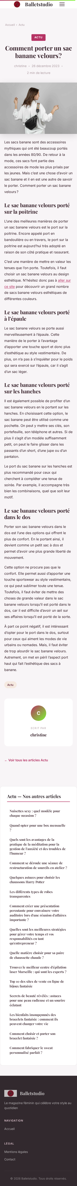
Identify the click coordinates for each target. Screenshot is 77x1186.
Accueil (10, 24)
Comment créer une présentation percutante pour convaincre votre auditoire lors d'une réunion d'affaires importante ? (38, 913)
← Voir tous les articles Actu (26, 760)
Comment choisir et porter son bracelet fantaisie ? (32, 1035)
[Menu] (62, 4)
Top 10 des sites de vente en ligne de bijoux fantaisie (37, 983)
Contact (9, 1159)
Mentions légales (16, 1152)
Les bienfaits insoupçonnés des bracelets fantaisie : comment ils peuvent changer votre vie (34, 1019)
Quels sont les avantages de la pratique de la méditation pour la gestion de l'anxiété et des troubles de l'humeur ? (38, 846)
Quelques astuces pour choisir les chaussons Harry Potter (35, 879)
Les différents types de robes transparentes (31, 894)
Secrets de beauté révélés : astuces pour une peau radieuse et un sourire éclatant (37, 1000)
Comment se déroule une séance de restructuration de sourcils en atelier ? (38, 865)
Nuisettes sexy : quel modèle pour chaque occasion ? (35, 813)
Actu (22, 24)
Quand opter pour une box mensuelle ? (37, 827)
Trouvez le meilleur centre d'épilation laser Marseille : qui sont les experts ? (38, 969)
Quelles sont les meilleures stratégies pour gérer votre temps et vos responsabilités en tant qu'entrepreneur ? (38, 936)
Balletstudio (39, 4)
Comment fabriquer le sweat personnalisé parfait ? (31, 1050)
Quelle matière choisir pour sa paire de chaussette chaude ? (37, 955)
